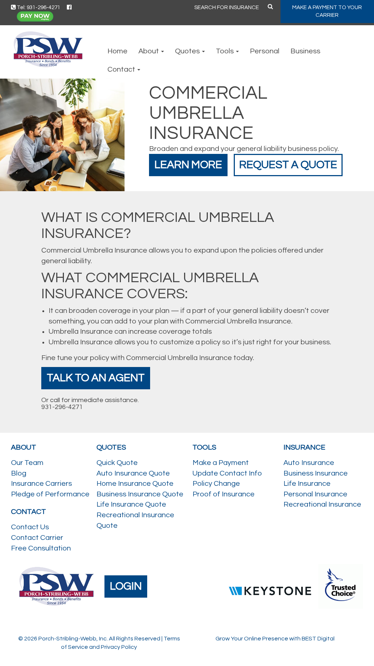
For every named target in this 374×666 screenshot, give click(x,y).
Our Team (27, 462)
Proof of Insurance (223, 494)
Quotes (188, 51)
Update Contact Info (227, 473)
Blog (18, 473)
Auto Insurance (308, 462)
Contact (122, 69)
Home (117, 51)
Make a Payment (220, 462)
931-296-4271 (62, 407)
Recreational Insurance (322, 504)
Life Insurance (307, 483)
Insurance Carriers (41, 483)
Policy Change (216, 483)
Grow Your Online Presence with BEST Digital (275, 639)
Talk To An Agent (96, 377)
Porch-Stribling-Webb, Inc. (73, 639)
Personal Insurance (315, 494)
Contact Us (30, 527)
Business (305, 51)
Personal (264, 51)
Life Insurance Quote (131, 504)
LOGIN (126, 586)
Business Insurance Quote (139, 494)
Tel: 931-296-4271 (38, 7)
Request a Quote (288, 164)
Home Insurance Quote (134, 483)
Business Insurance (315, 473)
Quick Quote (117, 462)
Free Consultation (41, 548)
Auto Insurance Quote (133, 473)
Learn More (188, 164)
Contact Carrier (37, 537)
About (149, 51)
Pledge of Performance (50, 494)
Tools (225, 51)
